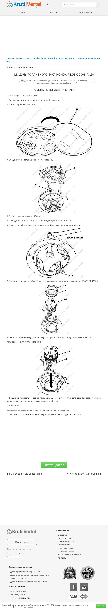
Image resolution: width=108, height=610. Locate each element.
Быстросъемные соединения (26, 473)
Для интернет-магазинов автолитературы (29, 575)
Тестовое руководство (20, 598)
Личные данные (17, 594)
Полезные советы (66, 541)
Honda (28, 58)
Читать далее (54, 465)
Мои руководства (18, 591)
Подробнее (28, 607)
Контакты (62, 558)
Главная (10, 58)
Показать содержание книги (20, 67)
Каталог (54, 12)
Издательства (64, 544)
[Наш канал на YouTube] (84, 587)
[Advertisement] (54, 35)
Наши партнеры (65, 548)
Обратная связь (22, 542)
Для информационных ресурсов (25, 571)
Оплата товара (64, 538)
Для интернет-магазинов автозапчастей (28, 581)
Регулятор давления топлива (82, 473)
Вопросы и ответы (66, 551)
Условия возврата (14, 557)
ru (49, 4)
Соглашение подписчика (16, 553)
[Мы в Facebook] (73, 587)
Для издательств (18, 578)
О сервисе (22, 12)
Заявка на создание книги (70, 554)
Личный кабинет (85, 12)
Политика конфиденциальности (19, 549)
